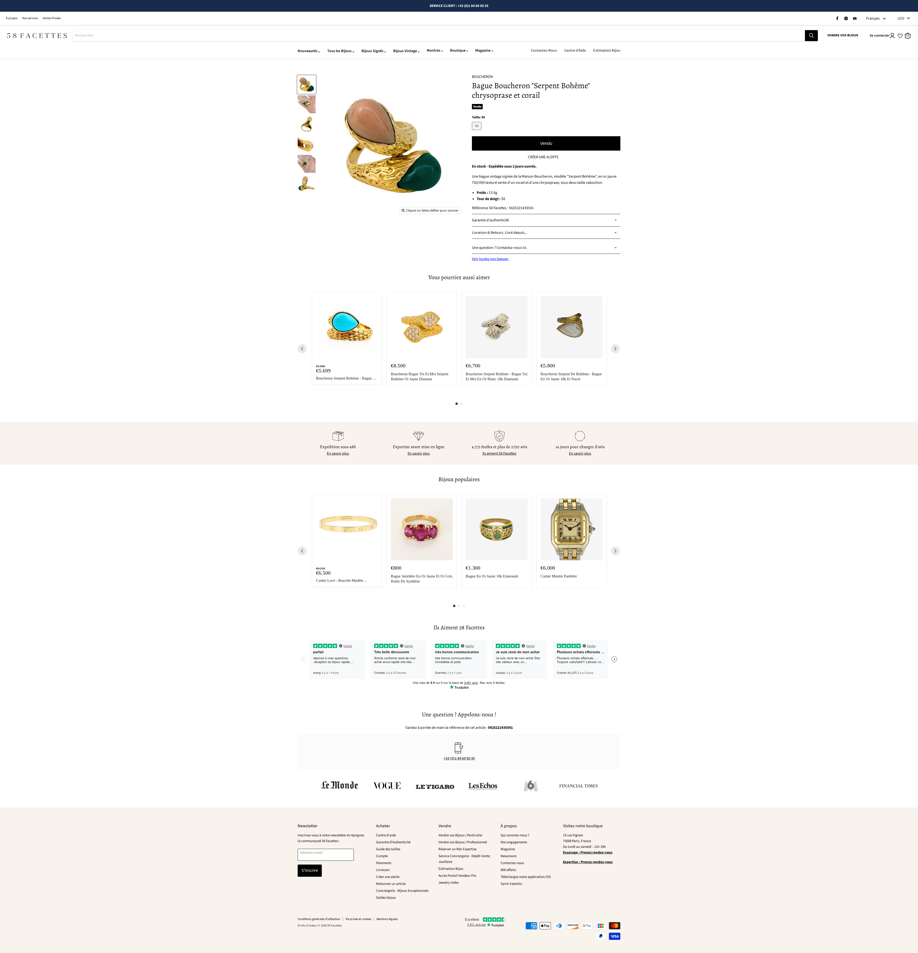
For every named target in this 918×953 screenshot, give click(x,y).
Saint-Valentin (511, 883)
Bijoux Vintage (405, 51)
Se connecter (880, 35)
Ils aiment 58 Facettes (499, 453)
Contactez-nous (512, 863)
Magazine (483, 50)
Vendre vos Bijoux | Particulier (460, 835)
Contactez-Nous (544, 50)
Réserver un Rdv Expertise (457, 849)
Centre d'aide (386, 835)
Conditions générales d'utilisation (319, 919)
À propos (11, 18)
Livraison (383, 869)
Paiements (383, 863)
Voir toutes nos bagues (490, 258)
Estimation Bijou (606, 50)
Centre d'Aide (575, 50)
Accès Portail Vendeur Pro (457, 875)
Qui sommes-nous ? (515, 835)
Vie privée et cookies (358, 919)
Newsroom (509, 856)
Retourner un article (391, 883)
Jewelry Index (448, 882)
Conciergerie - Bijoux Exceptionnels (402, 890)
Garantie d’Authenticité (393, 842)
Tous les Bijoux (339, 51)
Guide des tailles (388, 849)
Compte (382, 856)
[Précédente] (302, 348)
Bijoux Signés (372, 51)
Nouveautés (307, 51)
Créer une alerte (387, 876)
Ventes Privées (52, 18)
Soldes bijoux (386, 897)
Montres (433, 50)
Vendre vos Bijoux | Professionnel (462, 842)
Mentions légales (387, 919)
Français (873, 18)
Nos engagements (514, 842)
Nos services (30, 18)
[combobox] (439, 35)
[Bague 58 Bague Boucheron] (306, 84)
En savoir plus (338, 453)
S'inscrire (309, 870)
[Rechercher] (811, 35)
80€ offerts (508, 869)
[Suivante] (615, 348)
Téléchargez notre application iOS (526, 876)
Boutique (457, 50)
